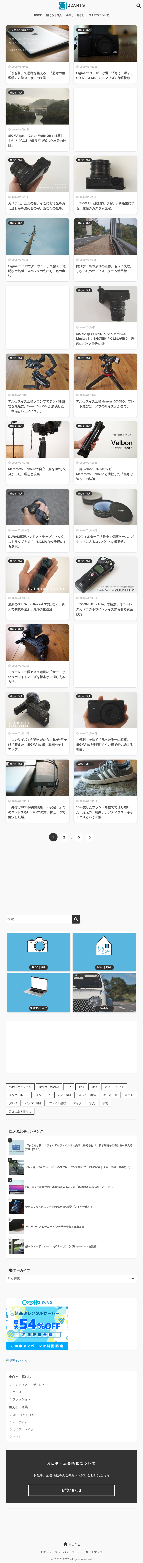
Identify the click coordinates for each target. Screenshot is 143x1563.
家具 (92, 1103)
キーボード (110, 1095)
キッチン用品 (87, 1095)
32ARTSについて (99, 15)
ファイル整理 (57, 1103)
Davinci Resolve (49, 1086)
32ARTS (76, 5)
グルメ (13, 1103)
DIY (68, 1086)
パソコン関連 (33, 1103)
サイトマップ (94, 1552)
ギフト (129, 1095)
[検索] (76, 919)
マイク (77, 1103)
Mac (94, 1086)
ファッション (21, 1399)
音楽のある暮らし (20, 1111)
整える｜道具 (54, 15)
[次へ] (89, 837)
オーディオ (19, 1422)
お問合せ (46, 1552)
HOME (38, 15)
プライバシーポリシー (69, 1552)
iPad (81, 1086)
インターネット (18, 1095)
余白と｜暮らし (75, 15)
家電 (105, 1103)
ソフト (16, 1436)
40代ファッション (20, 1086)
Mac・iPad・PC (23, 1414)
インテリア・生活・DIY (21, 29)
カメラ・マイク (22, 1429)
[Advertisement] (105, 115)
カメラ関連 (65, 1095)
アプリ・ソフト (114, 1086)
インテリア (43, 1095)
